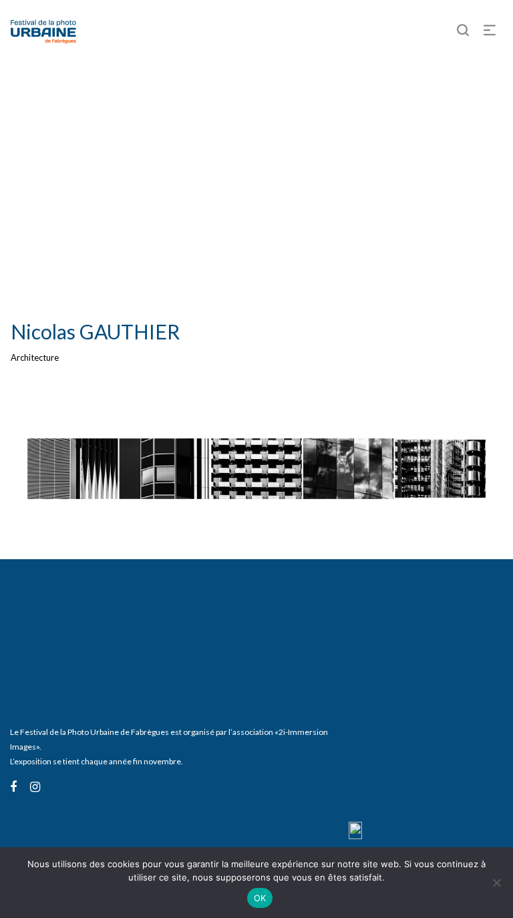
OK (260, 898)
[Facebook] (13, 786)
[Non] (496, 882)
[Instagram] (35, 786)
